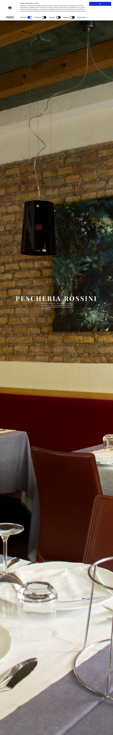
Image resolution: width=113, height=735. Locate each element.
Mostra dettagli (81, 17)
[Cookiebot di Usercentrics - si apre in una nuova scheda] (10, 17)
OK (100, 3)
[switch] (44, 17)
